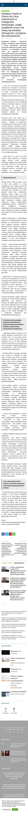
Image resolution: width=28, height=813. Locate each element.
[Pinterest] (10, 534)
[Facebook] (3, 534)
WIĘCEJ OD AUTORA (19, 563)
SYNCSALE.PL (14, 653)
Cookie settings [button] (6, 809)
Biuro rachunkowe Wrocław (17, 694)
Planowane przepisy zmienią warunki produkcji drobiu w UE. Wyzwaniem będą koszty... (18, 753)
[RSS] (14, 732)
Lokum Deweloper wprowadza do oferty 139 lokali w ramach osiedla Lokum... (18, 760)
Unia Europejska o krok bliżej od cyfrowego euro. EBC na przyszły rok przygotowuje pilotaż (13, 631)
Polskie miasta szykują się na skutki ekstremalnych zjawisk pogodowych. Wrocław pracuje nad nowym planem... (14, 786)
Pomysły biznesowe (13, 8)
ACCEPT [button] (15, 809)
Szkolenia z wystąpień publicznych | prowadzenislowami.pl (17, 678)
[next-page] (5, 604)
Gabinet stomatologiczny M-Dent (18, 659)
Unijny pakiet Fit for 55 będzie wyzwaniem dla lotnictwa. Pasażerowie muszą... (18, 745)
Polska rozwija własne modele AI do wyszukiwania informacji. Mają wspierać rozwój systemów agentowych (18, 570)
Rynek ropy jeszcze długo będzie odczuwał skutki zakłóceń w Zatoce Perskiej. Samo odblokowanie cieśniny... (14, 796)
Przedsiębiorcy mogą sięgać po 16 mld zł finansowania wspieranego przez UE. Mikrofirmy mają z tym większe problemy (13, 637)
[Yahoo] (22, 732)
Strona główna (5, 8)
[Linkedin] (9, 732)
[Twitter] (6, 534)
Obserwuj (5, 708)
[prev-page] (3, 604)
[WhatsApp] (13, 534)
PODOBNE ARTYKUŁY (7, 563)
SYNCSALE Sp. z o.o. (16, 651)
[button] (2, 5)
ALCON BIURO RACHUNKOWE (18, 691)
